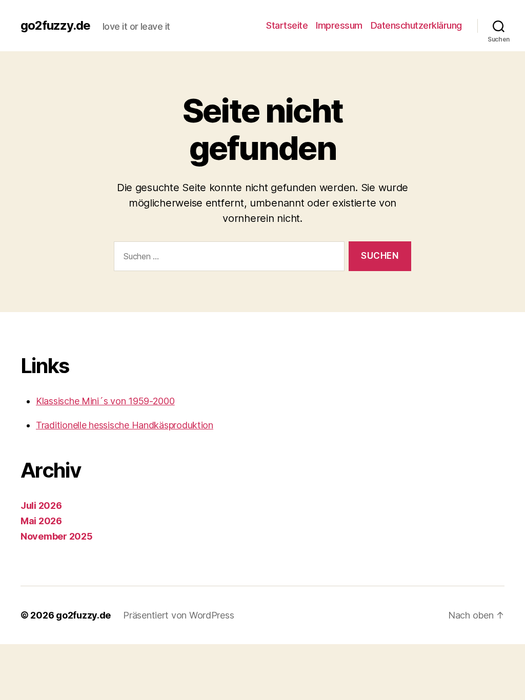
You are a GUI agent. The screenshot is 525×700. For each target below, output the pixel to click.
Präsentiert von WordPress (178, 615)
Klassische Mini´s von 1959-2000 (105, 401)
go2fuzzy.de (55, 25)
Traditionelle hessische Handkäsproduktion (124, 425)
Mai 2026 (41, 521)
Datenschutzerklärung (416, 25)
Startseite (287, 25)
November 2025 (57, 536)
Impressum (339, 25)
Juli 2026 (41, 505)
